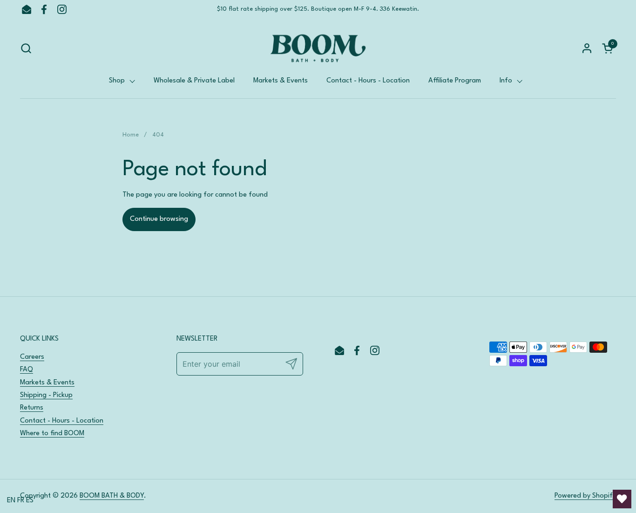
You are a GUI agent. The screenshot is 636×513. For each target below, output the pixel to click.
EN (11, 500)
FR (20, 500)
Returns (31, 407)
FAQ (26, 369)
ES (30, 500)
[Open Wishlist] (622, 499)
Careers (32, 357)
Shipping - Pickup (46, 395)
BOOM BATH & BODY (112, 495)
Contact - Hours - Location (61, 420)
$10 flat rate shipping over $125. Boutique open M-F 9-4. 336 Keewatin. (318, 9)
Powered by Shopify (585, 495)
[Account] (587, 48)
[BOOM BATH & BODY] (318, 48)
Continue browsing (159, 219)
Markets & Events (47, 382)
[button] (26, 48)
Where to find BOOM (52, 433)
